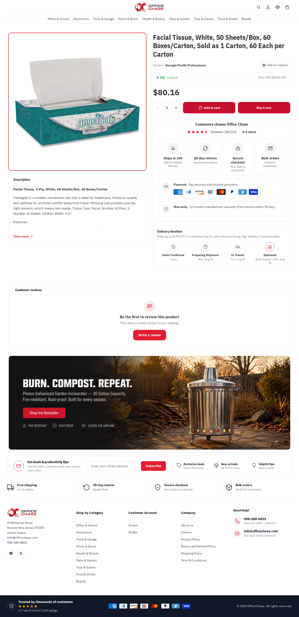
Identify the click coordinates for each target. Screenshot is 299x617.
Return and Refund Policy (198, 546)
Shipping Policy (191, 553)
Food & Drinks (85, 574)
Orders (133, 525)
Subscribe (153, 466)
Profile (132, 532)
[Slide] (149, 403)
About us (187, 525)
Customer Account (142, 513)
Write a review (149, 335)
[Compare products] (277, 7)
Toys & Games (86, 567)
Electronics (84, 532)
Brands (81, 581)
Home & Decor (86, 546)
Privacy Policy (190, 539)
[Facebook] (11, 553)
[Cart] (287, 7)
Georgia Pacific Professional (185, 65)
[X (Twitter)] (21, 553)
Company (188, 513)
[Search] (259, 7)
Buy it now (264, 108)
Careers (186, 532)
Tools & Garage (86, 539)
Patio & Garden (86, 560)
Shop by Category (89, 513)
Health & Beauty (87, 553)
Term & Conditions (194, 560)
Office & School (86, 525)
